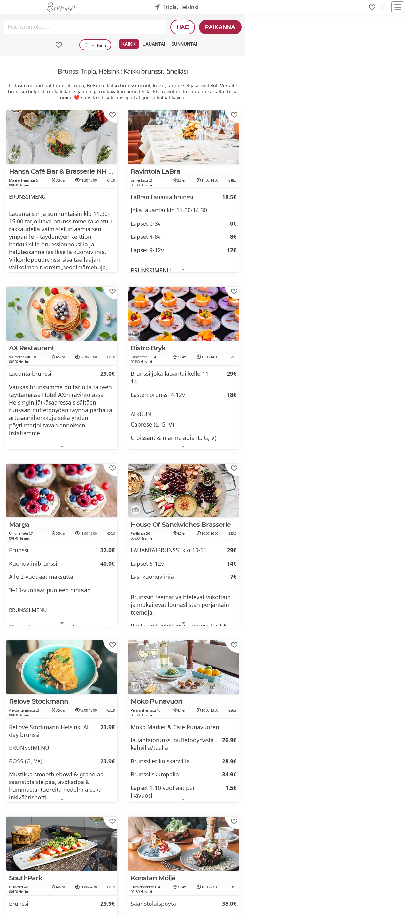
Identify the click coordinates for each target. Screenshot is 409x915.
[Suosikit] (372, 7)
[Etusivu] (62, 7)
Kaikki (129, 44)
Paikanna (220, 27)
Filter (98, 45)
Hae (183, 27)
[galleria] (12, 158)
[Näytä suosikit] (59, 45)
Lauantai (154, 44)
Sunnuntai (184, 44)
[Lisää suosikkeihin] (112, 115)
